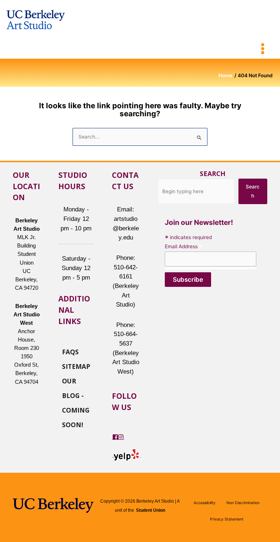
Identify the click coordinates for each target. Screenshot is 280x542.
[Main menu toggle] (263, 49)
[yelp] (126, 454)
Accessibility (204, 502)
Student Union (150, 510)
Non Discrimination (243, 502)
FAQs (70, 351)
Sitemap (76, 366)
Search (212, 173)
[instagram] (120, 436)
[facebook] (115, 436)
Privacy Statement (227, 519)
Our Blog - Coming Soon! (75, 381)
